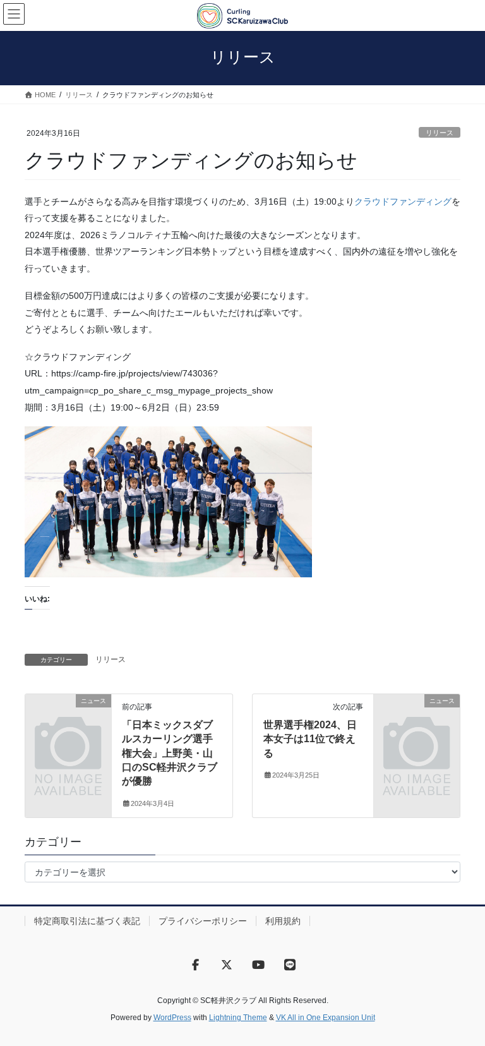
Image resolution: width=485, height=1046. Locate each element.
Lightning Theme (238, 1017)
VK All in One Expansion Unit (325, 1017)
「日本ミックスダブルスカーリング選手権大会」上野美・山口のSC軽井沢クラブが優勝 (169, 753)
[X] (226, 964)
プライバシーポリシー (203, 921)
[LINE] (289, 964)
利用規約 (283, 921)
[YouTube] (258, 964)
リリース (439, 132)
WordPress (172, 1017)
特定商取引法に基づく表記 (87, 921)
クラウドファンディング (403, 201)
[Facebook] (195, 964)
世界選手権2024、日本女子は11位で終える (310, 739)
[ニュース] (68, 719)
